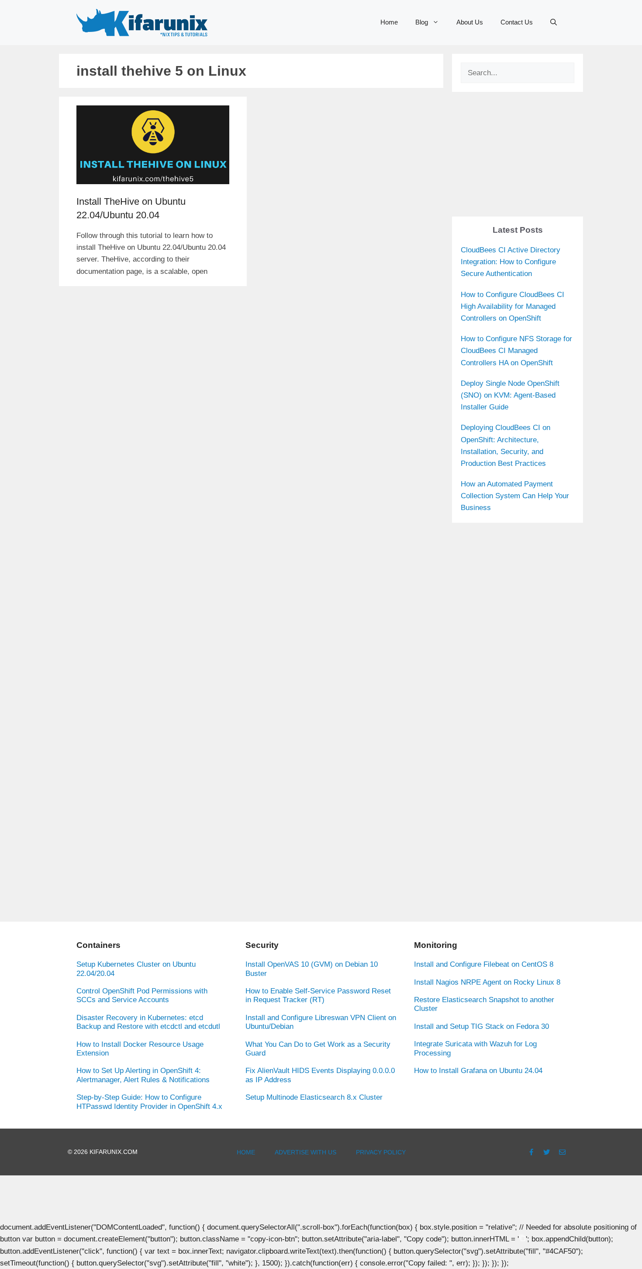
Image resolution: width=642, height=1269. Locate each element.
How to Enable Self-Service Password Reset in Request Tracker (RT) (318, 995)
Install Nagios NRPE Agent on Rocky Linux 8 (487, 982)
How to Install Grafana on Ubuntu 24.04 (478, 1070)
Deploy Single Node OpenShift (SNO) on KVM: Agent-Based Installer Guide (510, 395)
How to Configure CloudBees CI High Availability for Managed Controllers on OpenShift (512, 306)
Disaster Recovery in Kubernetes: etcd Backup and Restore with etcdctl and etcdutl (148, 1022)
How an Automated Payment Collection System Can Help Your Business (515, 496)
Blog (421, 22)
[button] (554, 22)
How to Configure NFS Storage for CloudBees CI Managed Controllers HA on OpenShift (516, 351)
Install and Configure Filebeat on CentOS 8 (483, 964)
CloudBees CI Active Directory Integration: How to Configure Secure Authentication (510, 262)
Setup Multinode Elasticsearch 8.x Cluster (314, 1097)
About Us (469, 22)
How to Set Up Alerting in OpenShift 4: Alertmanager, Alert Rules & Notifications (143, 1075)
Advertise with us (305, 1152)
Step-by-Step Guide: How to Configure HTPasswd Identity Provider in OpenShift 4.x (149, 1101)
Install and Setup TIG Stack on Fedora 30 (481, 1026)
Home (389, 22)
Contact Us (516, 22)
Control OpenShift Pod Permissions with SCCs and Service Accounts (141, 995)
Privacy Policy (381, 1152)
